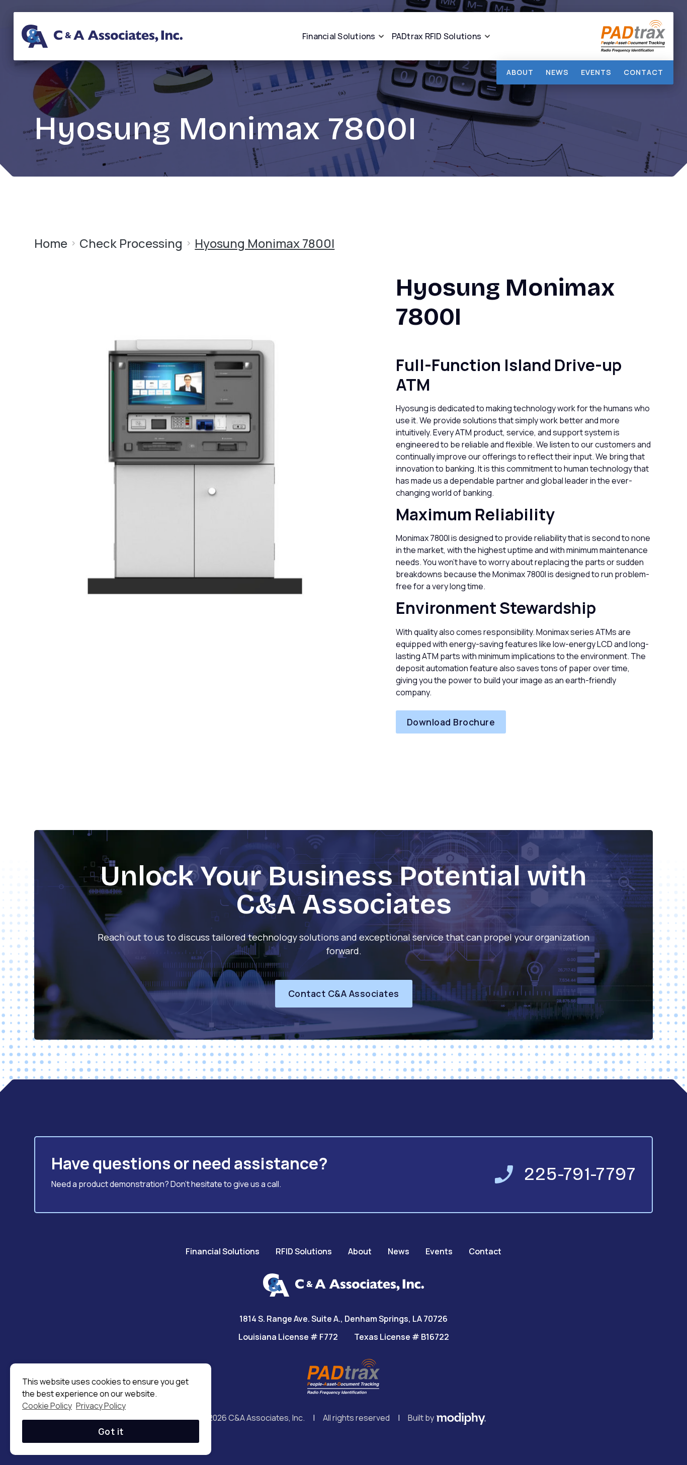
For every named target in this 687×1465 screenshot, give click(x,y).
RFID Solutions (304, 1251)
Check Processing (131, 243)
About (360, 1251)
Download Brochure (451, 722)
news (557, 72)
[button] (339, 36)
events (596, 72)
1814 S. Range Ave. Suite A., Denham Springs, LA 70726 (343, 1318)
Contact (643, 72)
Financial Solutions (223, 1251)
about (520, 72)
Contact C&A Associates (343, 993)
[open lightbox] (195, 466)
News (398, 1251)
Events (439, 1251)
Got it (111, 1431)
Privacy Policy (101, 1405)
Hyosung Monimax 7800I (264, 243)
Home (50, 243)
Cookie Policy (47, 1405)
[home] (102, 36)
